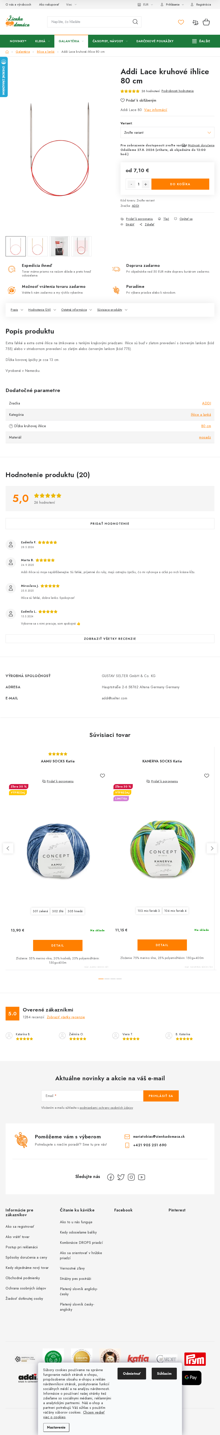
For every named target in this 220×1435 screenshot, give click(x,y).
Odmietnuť (132, 1373)
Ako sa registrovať (20, 1226)
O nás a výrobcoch (18, 4)
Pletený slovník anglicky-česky (79, 1291)
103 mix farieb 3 (149, 911)
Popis (14, 310)
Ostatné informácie (74, 310)
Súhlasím (164, 1373)
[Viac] (201, 41)
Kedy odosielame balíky (78, 1232)
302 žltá (57, 911)
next (212, 848)
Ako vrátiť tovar (17, 1236)
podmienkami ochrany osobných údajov (106, 1108)
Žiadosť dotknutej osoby (24, 1298)
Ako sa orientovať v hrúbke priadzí (81, 1255)
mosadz (205, 437)
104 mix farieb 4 (175, 911)
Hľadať (135, 21)
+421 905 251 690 (150, 1145)
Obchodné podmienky (23, 1278)
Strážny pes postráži (75, 1278)
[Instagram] (131, 1177)
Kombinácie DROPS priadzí (81, 1242)
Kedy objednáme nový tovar (27, 1267)
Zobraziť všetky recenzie (110, 639)
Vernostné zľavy (72, 1268)
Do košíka (180, 184)
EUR (145, 4)
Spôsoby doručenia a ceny (26, 1257)
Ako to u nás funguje (76, 1222)
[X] (121, 1177)
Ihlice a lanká (201, 414)
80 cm (206, 426)
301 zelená (40, 911)
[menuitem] (18, 41)
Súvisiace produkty (109, 310)
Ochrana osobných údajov (26, 1288)
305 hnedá (75, 911)
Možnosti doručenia (201, 145)
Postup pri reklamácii (22, 1247)
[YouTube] (141, 1177)
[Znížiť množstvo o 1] (131, 184)
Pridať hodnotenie (110, 523)
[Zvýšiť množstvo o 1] (146, 184)
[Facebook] (110, 1177)
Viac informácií (155, 109)
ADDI (135, 206)
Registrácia (203, 4)
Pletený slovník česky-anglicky (77, 1307)
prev (8, 848)
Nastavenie (56, 1427)
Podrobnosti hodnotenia (178, 91)
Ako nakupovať (49, 4)
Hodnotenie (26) (39, 310)
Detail (57, 945)
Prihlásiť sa (161, 1096)
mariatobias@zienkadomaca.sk (159, 1136)
